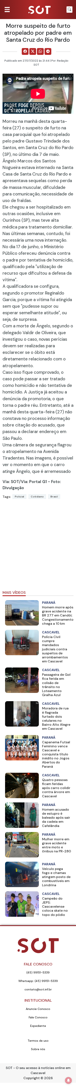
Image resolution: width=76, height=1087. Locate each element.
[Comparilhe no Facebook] (25, 51)
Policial (19, 496)
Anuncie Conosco (38, 1009)
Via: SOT (11, 481)
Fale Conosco (38, 1017)
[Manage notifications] (68, 1080)
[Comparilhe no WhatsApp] (40, 51)
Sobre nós (38, 1049)
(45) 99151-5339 (38, 972)
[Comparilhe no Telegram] (48, 51)
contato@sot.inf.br (38, 989)
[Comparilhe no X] (32, 51)
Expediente (38, 1026)
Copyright (31, 1078)
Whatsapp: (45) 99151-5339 (38, 981)
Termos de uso (38, 1041)
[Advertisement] (38, 546)
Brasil (54, 496)
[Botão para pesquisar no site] (69, 9)
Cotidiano (37, 496)
